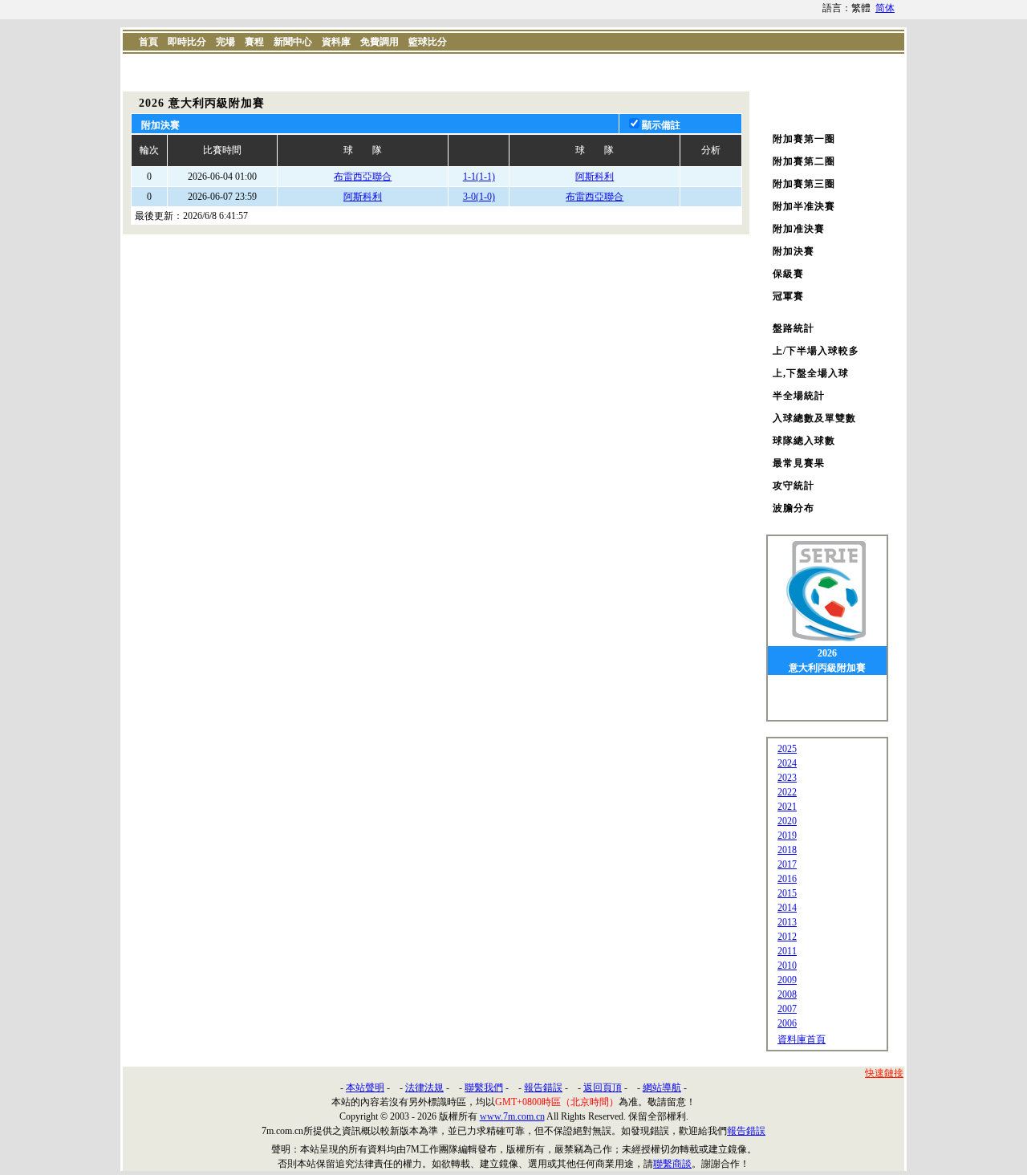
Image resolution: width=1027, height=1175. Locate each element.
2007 (787, 1008)
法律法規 (424, 1087)
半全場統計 (799, 395)
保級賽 (788, 273)
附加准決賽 (799, 228)
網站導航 (662, 1087)
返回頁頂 (602, 1087)
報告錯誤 (543, 1087)
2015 (787, 893)
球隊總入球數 (804, 440)
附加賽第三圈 (804, 183)
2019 (787, 835)
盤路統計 (793, 328)
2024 (787, 763)
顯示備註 (661, 125)
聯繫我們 (484, 1087)
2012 (787, 936)
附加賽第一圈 (804, 138)
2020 (787, 821)
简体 (885, 8)
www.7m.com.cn (512, 1116)
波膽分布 (793, 508)
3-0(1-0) (479, 196)
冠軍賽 (788, 296)
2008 (787, 994)
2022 (787, 792)
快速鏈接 (884, 1073)
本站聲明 (365, 1087)
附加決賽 (793, 251)
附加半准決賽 (804, 206)
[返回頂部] (1012, 1082)
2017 (787, 864)
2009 (787, 980)
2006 (787, 1023)
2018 (787, 850)
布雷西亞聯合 (363, 176)
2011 (787, 951)
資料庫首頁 (801, 1039)
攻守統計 (793, 485)
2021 (787, 806)
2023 (787, 777)
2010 (787, 965)
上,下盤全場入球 (811, 373)
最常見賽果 (799, 463)
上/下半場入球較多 (816, 350)
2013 (787, 922)
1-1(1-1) (479, 176)
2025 (787, 748)
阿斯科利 (594, 176)
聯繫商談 (672, 1163)
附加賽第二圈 (804, 161)
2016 (787, 878)
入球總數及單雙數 (814, 418)
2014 (787, 907)
